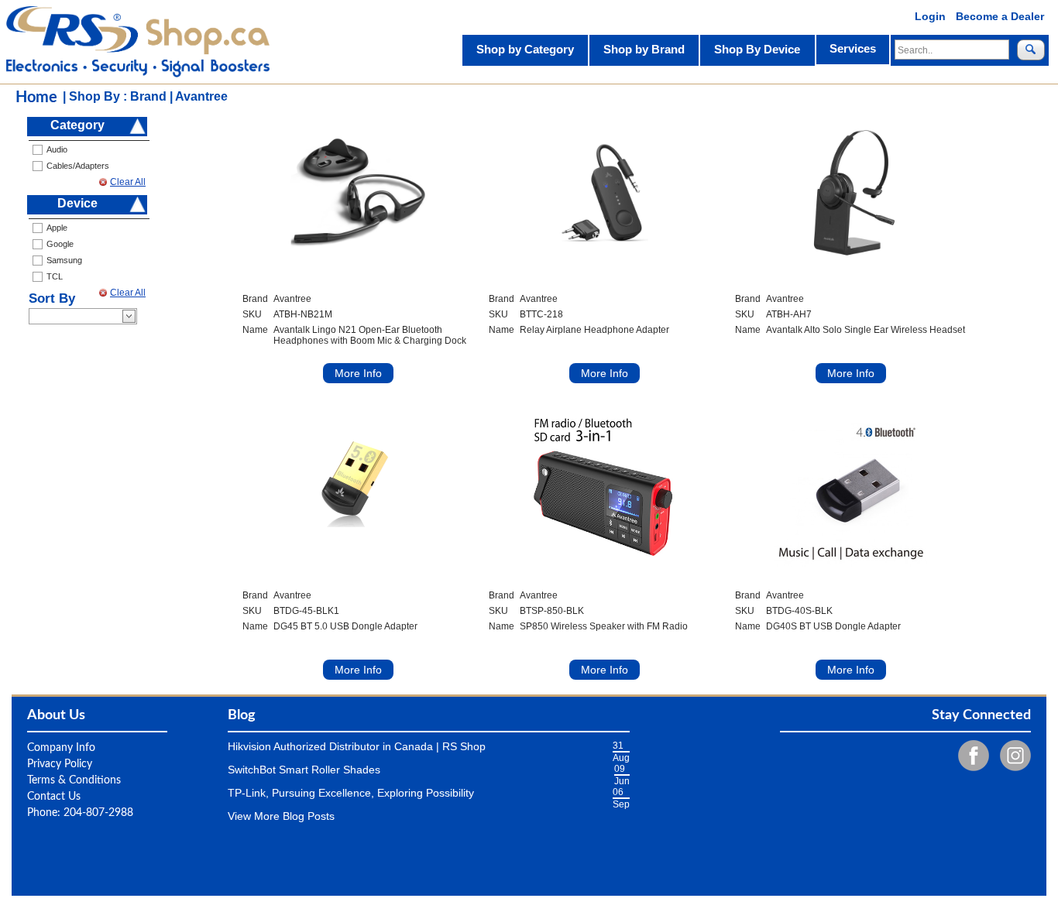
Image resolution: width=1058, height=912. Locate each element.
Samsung (64, 260)
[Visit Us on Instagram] (1011, 754)
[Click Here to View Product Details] (358, 192)
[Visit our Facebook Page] (969, 754)
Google (60, 244)
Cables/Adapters (77, 165)
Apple (56, 227)
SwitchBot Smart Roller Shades (304, 769)
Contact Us (54, 796)
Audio (56, 149)
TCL (54, 276)
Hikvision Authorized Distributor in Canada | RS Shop (357, 746)
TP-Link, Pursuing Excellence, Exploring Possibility (351, 793)
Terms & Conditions (74, 780)
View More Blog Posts (281, 816)
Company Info (61, 747)
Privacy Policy (59, 764)
